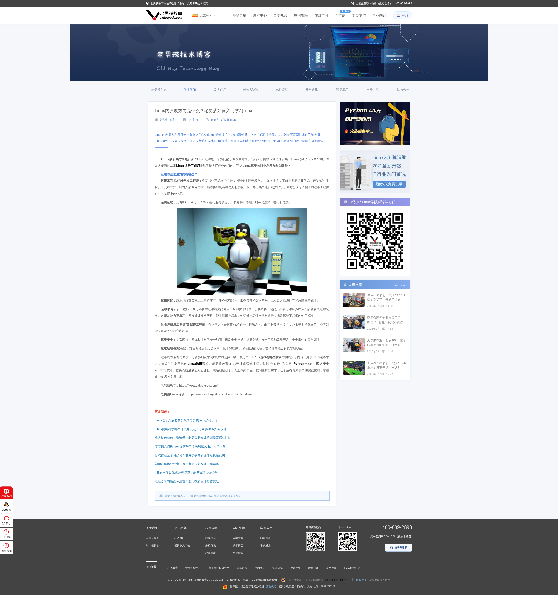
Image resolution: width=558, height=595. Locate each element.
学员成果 (265, 545)
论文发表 (331, 567)
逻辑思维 (295, 567)
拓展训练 (277, 567)
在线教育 (172, 567)
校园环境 (210, 552)
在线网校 (179, 538)
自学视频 (280, 15)
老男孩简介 (152, 538)
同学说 (340, 15)
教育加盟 (313, 567)
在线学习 (321, 15)
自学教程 (238, 538)
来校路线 (210, 545)
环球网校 (242, 567)
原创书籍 (301, 15)
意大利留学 (191, 567)
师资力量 (239, 15)
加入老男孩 (152, 545)
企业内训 (379, 15)
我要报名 (210, 538)
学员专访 (359, 15)
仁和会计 (260, 567)
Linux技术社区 (352, 567)
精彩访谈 (265, 538)
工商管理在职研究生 (217, 567)
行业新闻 (238, 552)
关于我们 (152, 528)
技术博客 (238, 545)
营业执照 (271, 586)
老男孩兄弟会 (182, 545)
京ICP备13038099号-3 (336, 579)
